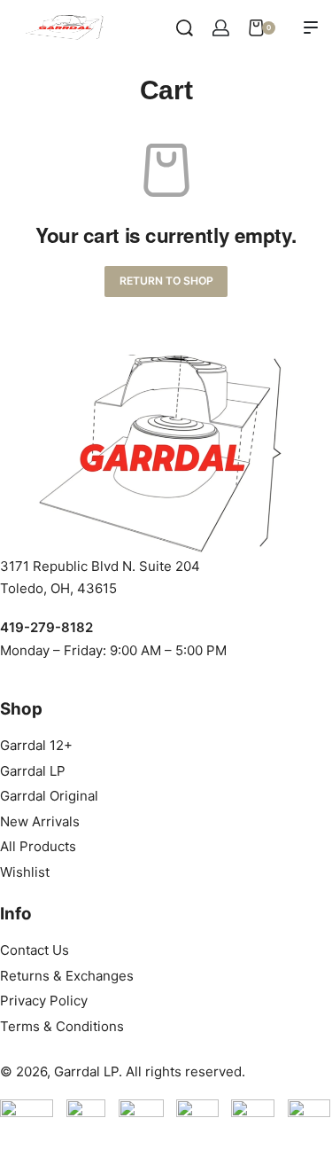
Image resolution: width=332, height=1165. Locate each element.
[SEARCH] (184, 28)
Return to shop (166, 280)
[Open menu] (311, 27)
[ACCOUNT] (221, 28)
